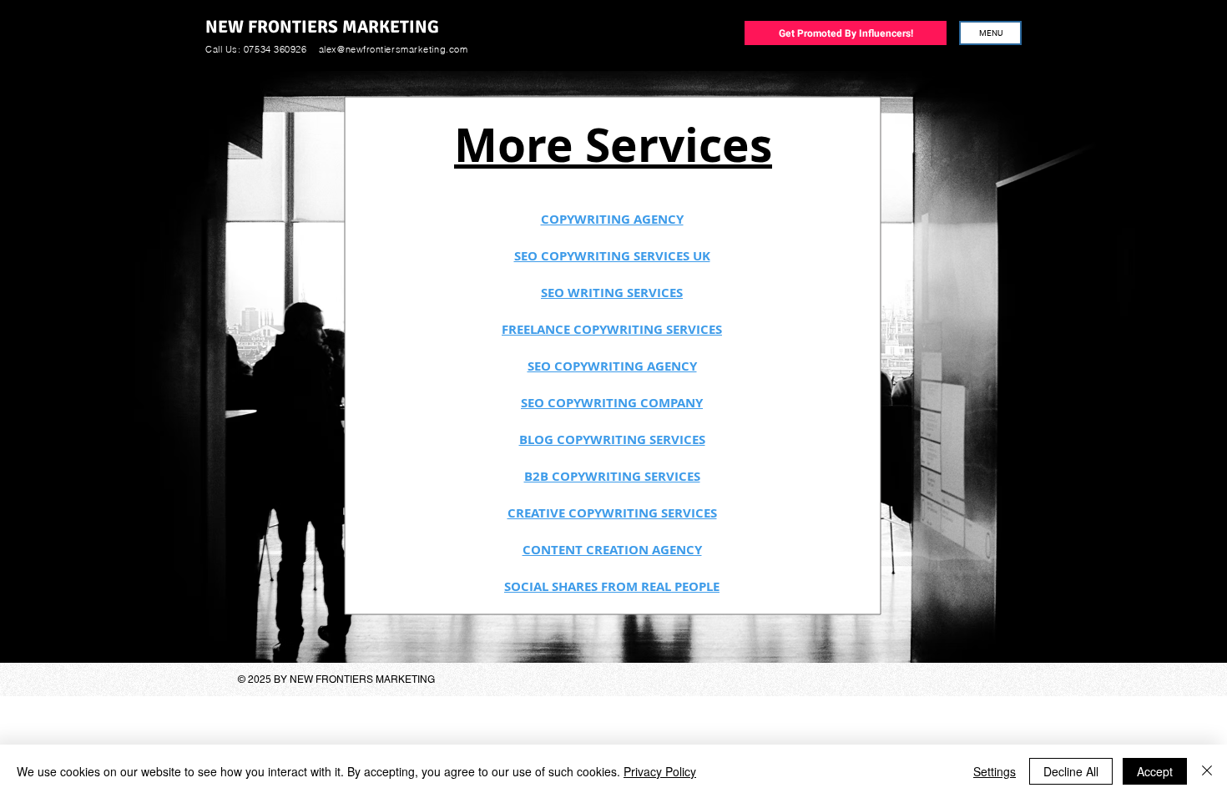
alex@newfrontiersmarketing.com (393, 49)
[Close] (1207, 771)
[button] (990, 33)
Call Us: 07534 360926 (256, 49)
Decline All (1070, 771)
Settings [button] (994, 771)
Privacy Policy (660, 771)
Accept (1155, 771)
